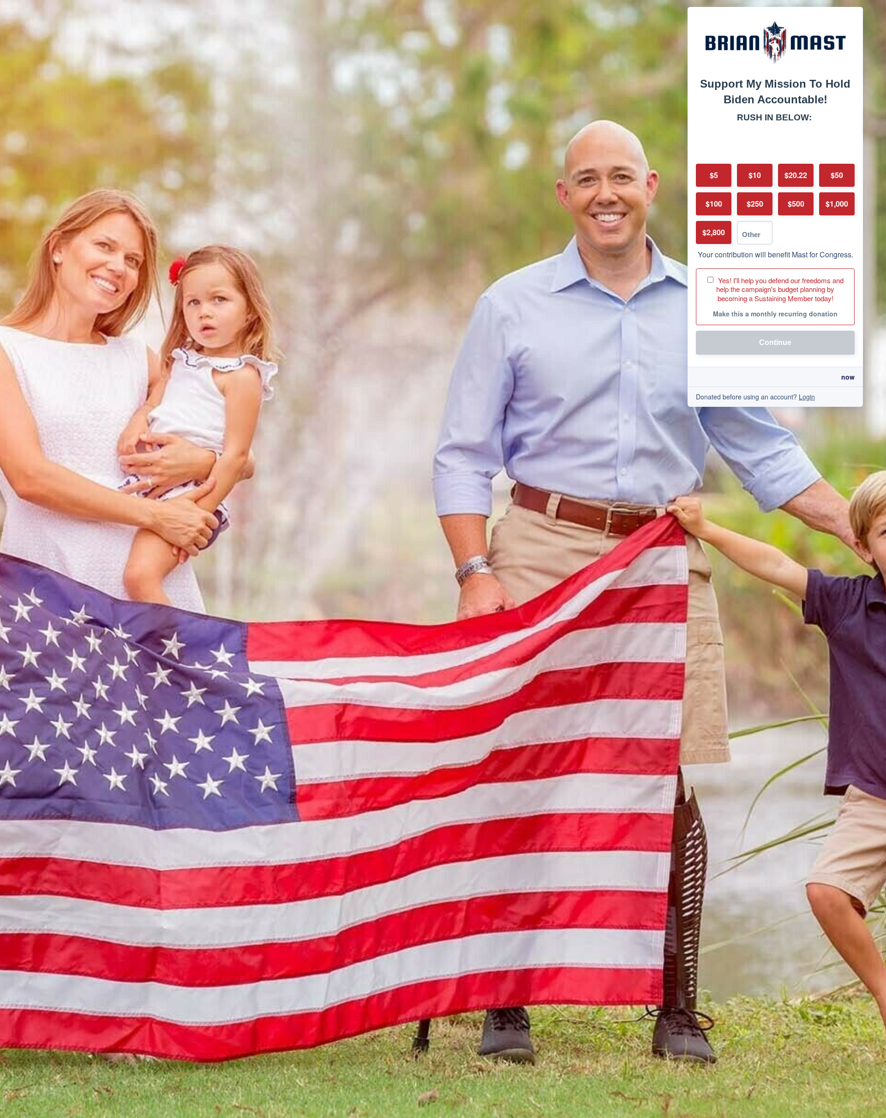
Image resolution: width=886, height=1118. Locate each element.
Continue (775, 342)
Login (807, 396)
